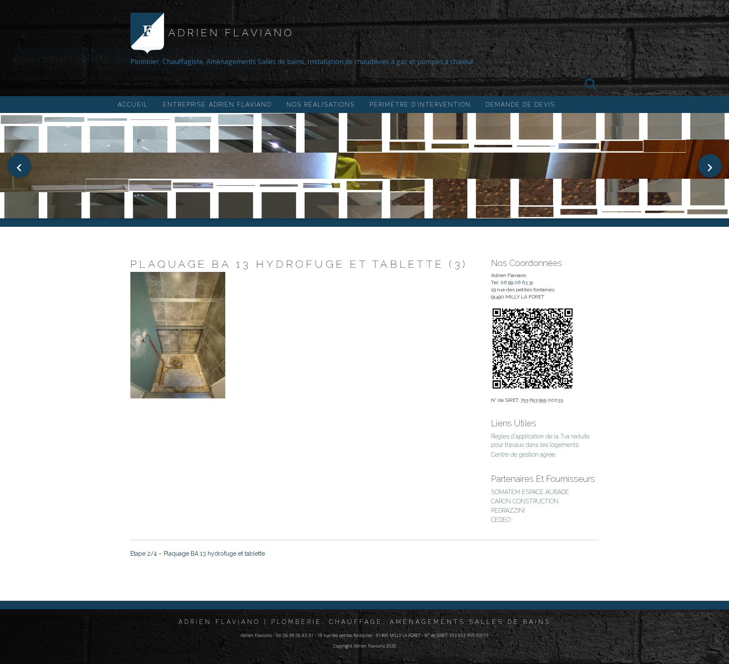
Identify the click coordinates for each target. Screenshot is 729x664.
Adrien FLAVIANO (231, 33)
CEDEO (500, 519)
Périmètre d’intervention (420, 104)
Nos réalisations (320, 104)
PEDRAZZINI (508, 510)
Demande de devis (520, 104)
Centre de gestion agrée (523, 454)
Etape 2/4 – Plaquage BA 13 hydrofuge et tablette (197, 553)
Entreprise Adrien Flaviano (217, 104)
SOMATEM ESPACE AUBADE (530, 492)
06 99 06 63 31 (516, 282)
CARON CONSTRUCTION (525, 501)
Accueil (133, 104)
